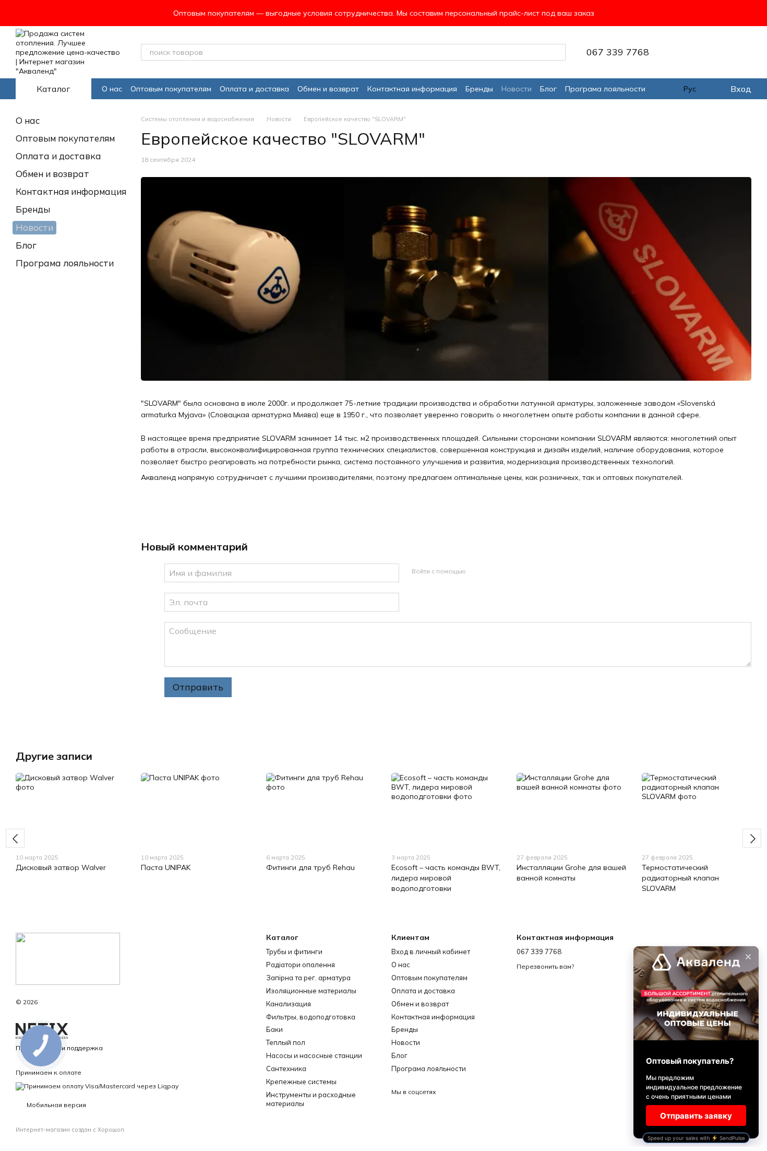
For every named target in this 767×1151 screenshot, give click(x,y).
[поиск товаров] (557, 52)
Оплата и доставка (254, 88)
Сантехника (286, 1068)
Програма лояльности (605, 88)
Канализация (288, 1004)
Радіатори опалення (300, 964)
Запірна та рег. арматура (308, 977)
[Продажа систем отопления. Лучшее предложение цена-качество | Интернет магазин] (68, 958)
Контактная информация (412, 88)
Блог (548, 88)
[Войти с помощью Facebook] (477, 571)
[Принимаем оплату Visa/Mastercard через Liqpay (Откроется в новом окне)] (97, 1085)
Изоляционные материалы (311, 990)
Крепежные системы (301, 1081)
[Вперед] (751, 838)
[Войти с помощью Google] (494, 571)
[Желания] (688, 52)
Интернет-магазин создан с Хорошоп (70, 1129)
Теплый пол (285, 1042)
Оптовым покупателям (170, 88)
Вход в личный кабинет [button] (430, 951)
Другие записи (54, 755)
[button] (759, 13)
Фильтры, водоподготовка (310, 1017)
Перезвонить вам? (545, 966)
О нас (112, 88)
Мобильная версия (55, 1105)
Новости (516, 88)
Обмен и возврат (328, 88)
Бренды (479, 88)
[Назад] (15, 838)
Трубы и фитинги (294, 951)
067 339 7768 (617, 52)
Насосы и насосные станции (314, 1055)
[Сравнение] (716, 52)
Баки (274, 1029)
